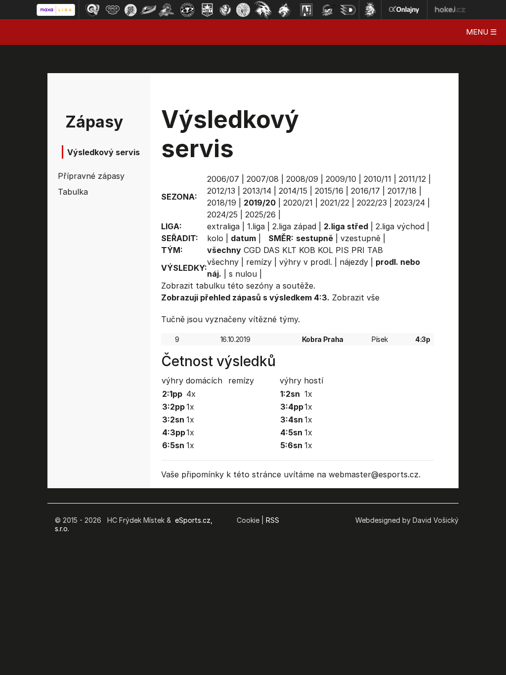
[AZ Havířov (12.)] (306, 10)
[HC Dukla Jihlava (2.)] (113, 10)
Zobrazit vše (356, 297)
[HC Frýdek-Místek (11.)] (284, 10)
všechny (223, 262)
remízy (259, 262)
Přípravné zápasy (86, 176)
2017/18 (402, 191)
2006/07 (223, 179)
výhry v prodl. (305, 262)
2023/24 (409, 203)
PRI (358, 250)
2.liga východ (400, 226)
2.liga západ (294, 226)
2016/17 (365, 191)
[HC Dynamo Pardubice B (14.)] (348, 10)
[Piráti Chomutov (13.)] (328, 10)
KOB (307, 250)
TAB (375, 250)
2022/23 (372, 203)
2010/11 (377, 179)
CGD (252, 250)
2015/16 (329, 191)
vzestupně (360, 238)
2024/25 (222, 214)
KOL (325, 250)
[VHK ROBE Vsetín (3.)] (130, 10)
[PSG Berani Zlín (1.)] (92, 10)
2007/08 (263, 179)
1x (190, 407)
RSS (272, 520)
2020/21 (298, 203)
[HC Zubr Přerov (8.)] (225, 10)
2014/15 (293, 191)
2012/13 (221, 191)
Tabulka (73, 192)
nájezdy (353, 262)
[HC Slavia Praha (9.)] (243, 10)
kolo (215, 238)
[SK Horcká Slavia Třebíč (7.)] (207, 10)
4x (191, 394)
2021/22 (334, 203)
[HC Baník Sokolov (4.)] (148, 10)
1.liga (256, 226)
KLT (289, 250)
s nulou (243, 274)
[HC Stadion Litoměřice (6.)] (187, 10)
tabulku (210, 286)
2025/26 (260, 214)
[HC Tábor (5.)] (166, 10)
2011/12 (412, 179)
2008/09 (302, 179)
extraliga (223, 226)
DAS (271, 250)
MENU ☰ (481, 32)
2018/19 (221, 203)
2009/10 (341, 179)
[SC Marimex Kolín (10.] (263, 10)
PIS (342, 250)
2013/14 (257, 191)
